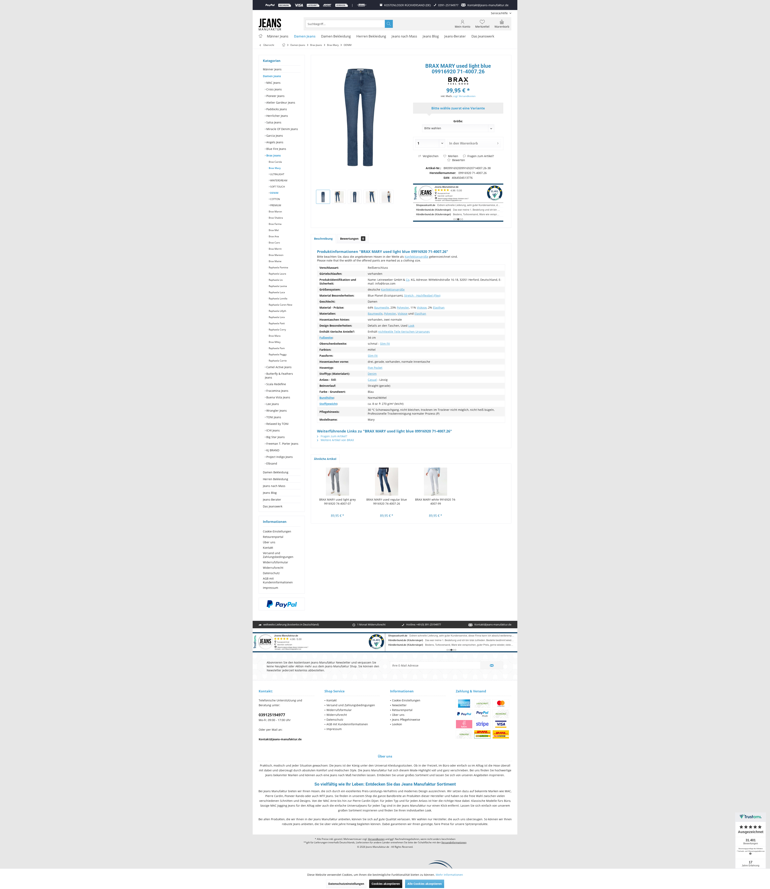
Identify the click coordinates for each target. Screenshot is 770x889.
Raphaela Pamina (278, 267)
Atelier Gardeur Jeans (280, 102)
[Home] (260, 36)
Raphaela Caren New (280, 304)
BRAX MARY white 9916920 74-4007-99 (435, 501)
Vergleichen (430, 156)
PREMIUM (275, 205)
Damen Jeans (272, 76)
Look (411, 325)
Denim (372, 374)
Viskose (422, 307)
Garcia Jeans (274, 135)
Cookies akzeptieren (386, 884)
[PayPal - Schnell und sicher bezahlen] (281, 604)
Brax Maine (275, 261)
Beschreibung (323, 238)
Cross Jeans (273, 89)
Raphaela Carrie (277, 360)
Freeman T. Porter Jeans (281, 444)
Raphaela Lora (276, 317)
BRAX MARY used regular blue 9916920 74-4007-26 (386, 501)
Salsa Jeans (273, 122)
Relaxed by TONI (277, 424)
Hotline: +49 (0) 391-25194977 (423, 624)
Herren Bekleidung (275, 479)
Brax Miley (274, 342)
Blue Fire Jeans (275, 149)
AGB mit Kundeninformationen (278, 580)
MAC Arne (330, 801)
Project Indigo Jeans (279, 457)
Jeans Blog (270, 493)
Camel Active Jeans (278, 367)
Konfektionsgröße (416, 257)
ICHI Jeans (272, 430)
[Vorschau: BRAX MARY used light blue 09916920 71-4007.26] (323, 197)
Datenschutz (271, 573)
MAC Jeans (273, 83)
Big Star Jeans (275, 437)
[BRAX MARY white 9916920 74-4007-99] (435, 482)
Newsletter (399, 705)
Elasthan (439, 307)
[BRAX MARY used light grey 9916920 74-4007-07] (337, 482)
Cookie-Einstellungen (277, 531)
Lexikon (397, 724)
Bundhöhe (326, 398)
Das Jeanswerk (272, 506)
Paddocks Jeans (276, 109)
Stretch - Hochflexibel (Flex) (422, 295)
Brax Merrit (275, 249)
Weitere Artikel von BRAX (337, 440)
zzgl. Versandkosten (464, 96)
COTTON (275, 199)
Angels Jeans (274, 142)
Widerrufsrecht (273, 568)
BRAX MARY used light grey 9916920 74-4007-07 (337, 501)
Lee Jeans (272, 404)
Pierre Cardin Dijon (365, 801)
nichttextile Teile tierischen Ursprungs (404, 331)
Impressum (270, 588)
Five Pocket (375, 368)
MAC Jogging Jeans (282, 805)
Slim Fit (385, 343)
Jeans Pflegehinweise (406, 719)
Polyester (403, 307)
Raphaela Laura (277, 273)
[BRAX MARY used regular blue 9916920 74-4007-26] (386, 482)
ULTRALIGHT (277, 174)
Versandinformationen (453, 842)
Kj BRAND (272, 450)
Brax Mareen (275, 255)
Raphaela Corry (277, 329)
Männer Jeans (272, 69)
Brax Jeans (273, 155)
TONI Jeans (273, 417)
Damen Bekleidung (275, 472)
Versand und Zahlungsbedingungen (278, 555)
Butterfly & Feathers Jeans (279, 375)
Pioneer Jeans (275, 96)
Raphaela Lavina (277, 286)
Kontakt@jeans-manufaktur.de (492, 624)
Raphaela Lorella (277, 298)
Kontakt (268, 548)
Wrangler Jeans (276, 410)
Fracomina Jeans (276, 391)
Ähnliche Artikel (325, 459)
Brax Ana (273, 236)
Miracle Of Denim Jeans (281, 129)
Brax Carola (275, 162)
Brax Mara (274, 335)
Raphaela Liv (275, 280)
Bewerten (458, 160)
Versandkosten (376, 839)
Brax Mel (273, 230)
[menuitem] (499, 13)
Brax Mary (274, 168)
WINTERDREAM (278, 180)
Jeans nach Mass (274, 486)
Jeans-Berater (272, 499)
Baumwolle (381, 307)
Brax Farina (275, 224)
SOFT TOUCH (277, 186)
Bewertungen (352, 238)
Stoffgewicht (328, 404)
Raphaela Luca (276, 292)
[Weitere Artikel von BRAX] (458, 81)
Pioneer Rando (294, 796)
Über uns (269, 542)
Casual (372, 380)
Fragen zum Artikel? (480, 156)
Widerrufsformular (275, 562)
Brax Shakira (275, 217)
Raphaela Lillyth (277, 311)
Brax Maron (275, 211)
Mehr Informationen (449, 875)
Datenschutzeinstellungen (346, 884)
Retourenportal (273, 537)
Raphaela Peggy (277, 354)
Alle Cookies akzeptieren (424, 884)
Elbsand (271, 463)
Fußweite (325, 337)
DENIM (274, 193)
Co (407, 280)
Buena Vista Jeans (277, 397)
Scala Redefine (275, 384)
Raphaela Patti (276, 323)
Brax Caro (274, 242)
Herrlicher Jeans (276, 116)
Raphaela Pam (276, 348)
